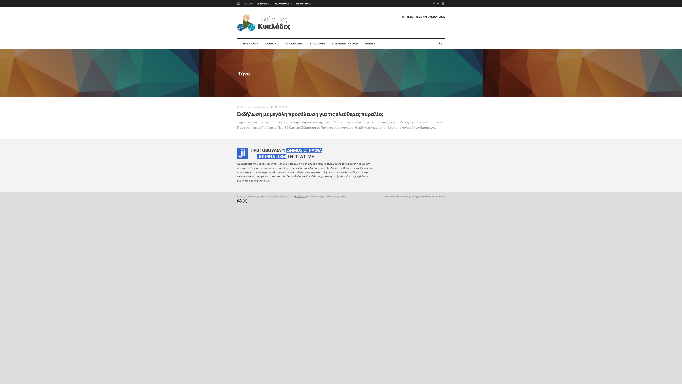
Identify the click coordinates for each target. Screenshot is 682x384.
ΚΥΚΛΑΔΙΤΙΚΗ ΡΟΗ (345, 43)
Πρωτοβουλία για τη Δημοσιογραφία (305, 163)
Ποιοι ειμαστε (283, 3)
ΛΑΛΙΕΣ (370, 43)
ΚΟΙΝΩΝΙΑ (272, 43)
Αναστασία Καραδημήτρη (254, 107)
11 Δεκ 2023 (281, 107)
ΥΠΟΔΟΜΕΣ (318, 43)
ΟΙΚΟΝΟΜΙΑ (294, 43)
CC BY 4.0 (300, 196)
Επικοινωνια (303, 3)
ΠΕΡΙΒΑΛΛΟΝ (249, 43)
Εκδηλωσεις (264, 3)
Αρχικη (248, 3)
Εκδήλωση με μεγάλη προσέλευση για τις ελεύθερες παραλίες (310, 114)
